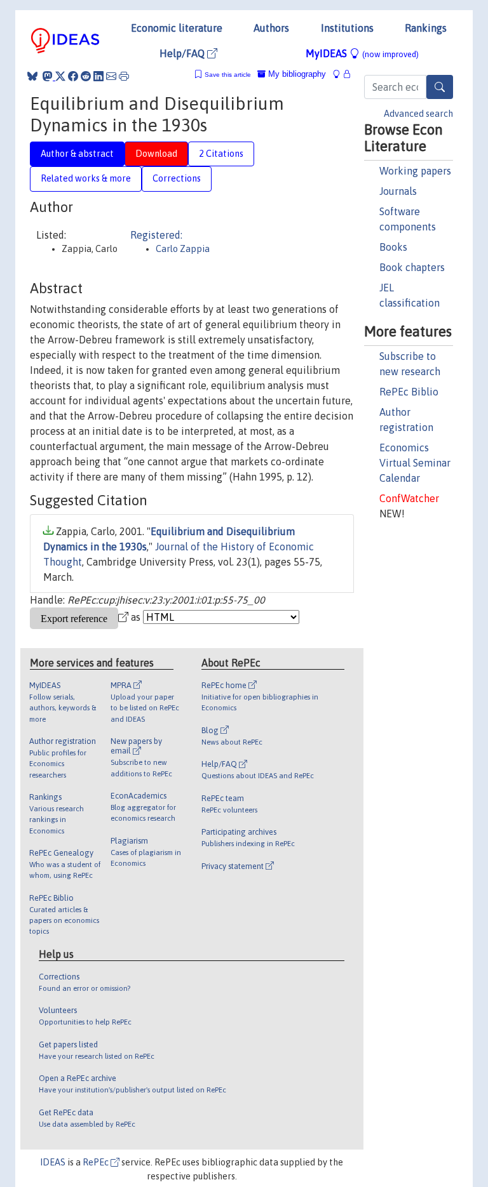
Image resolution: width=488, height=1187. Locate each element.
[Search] (439, 87)
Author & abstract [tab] (77, 154)
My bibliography (296, 74)
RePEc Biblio (408, 391)
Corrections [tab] (176, 178)
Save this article (228, 74)
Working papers (415, 170)
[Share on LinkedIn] (98, 76)
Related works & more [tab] (86, 178)
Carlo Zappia (183, 249)
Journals (398, 191)
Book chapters (412, 267)
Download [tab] (156, 154)
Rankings (426, 28)
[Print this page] (124, 76)
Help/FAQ (183, 53)
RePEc (97, 1162)
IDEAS (52, 1162)
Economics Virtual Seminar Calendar (415, 463)
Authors (271, 28)
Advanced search (418, 114)
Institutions (347, 28)
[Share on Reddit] (86, 76)
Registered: (156, 235)
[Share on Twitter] (60, 76)
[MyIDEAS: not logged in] (340, 74)
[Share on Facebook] (73, 76)
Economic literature (176, 28)
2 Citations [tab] (221, 154)
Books (393, 247)
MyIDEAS (362, 53)
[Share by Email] (111, 76)
